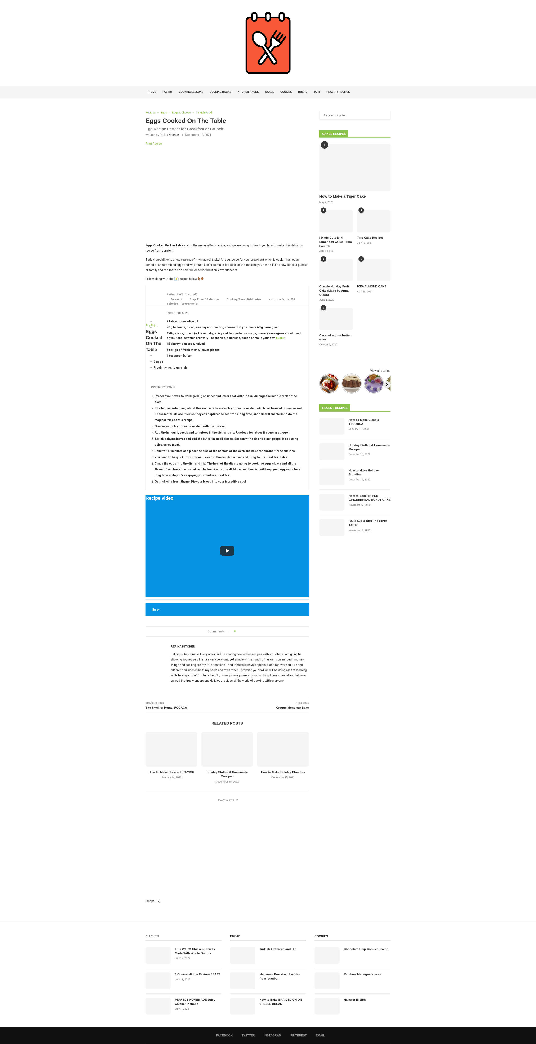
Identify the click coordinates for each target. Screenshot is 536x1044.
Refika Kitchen (169, 134)
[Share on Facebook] (240, 631)
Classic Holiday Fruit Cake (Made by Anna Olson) (334, 290)
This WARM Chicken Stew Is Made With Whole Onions (195, 951)
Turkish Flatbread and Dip (277, 949)
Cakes (269, 91)
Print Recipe (154, 143)
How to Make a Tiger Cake (342, 196)
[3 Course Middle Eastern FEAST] (158, 980)
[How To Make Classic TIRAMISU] (171, 749)
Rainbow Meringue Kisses (362, 974)
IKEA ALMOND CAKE (371, 286)
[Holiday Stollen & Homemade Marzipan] (227, 749)
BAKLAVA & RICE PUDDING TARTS (368, 523)
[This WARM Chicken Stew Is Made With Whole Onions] (158, 955)
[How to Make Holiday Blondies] (283, 749)
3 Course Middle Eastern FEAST (197, 974)
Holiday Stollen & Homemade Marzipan (369, 447)
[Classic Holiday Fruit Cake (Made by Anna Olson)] (336, 270)
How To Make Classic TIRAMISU (171, 772)
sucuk (280, 338)
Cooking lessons (191, 91)
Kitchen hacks (248, 91)
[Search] (388, 92)
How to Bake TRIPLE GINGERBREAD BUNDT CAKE (369, 498)
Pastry (167, 91)
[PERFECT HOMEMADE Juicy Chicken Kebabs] (158, 1006)
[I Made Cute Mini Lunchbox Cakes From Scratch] (336, 221)
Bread (302, 91)
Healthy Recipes (338, 91)
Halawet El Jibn (355, 999)
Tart (317, 91)
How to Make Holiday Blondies (283, 772)
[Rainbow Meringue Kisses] (327, 980)
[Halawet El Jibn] (327, 1006)
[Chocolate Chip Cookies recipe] (327, 955)
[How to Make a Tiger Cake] (354, 167)
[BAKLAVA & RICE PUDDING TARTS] (331, 527)
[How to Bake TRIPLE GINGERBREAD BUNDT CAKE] (331, 502)
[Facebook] (374, 92)
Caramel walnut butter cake (335, 337)
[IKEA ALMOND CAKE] (373, 270)
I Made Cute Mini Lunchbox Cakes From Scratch (335, 241)
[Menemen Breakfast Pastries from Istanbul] (242, 980)
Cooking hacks (220, 91)
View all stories (380, 370)
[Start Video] (227, 551)
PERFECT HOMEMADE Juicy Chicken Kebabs (195, 1001)
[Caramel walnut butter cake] (336, 319)
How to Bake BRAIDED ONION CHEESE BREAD (280, 1001)
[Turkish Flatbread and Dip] (242, 955)
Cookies (286, 91)
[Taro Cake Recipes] (373, 221)
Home (152, 91)
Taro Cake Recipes (370, 237)
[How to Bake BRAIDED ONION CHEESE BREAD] (242, 1006)
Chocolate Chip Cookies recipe (366, 949)
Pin (148, 325)
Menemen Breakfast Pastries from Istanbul (279, 976)
